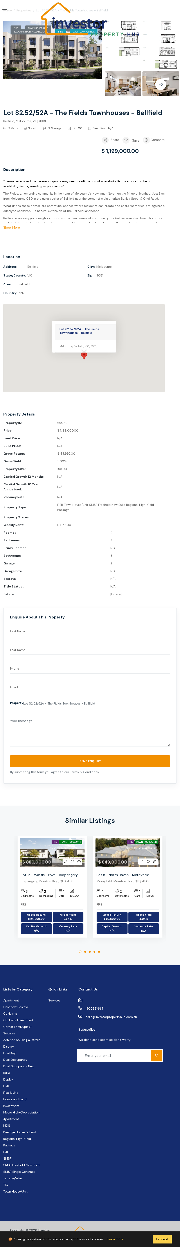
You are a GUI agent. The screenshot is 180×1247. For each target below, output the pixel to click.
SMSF (7, 1158)
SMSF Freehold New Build (65, 848)
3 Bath (32, 128)
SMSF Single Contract (19, 1172)
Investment (11, 1106)
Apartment (11, 1000)
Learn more (115, 1239)
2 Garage (54, 128)
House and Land (15, 1099)
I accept (162, 1239)
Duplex (8, 1079)
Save (136, 140)
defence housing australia (21, 1040)
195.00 (77, 128)
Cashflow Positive (16, 1007)
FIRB (55, 841)
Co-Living (10, 1014)
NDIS (6, 1126)
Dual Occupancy (15, 1060)
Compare (158, 140)
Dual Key (9, 1053)
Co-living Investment (18, 1020)
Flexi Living (10, 1093)
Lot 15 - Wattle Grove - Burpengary (49, 875)
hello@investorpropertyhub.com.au (111, 1017)
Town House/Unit (70, 841)
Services (54, 1000)
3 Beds (12, 128)
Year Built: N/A (102, 128)
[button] (84, 227)
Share (115, 140)
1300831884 (94, 1008)
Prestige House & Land (19, 1132)
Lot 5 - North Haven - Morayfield (123, 875)
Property (16, 703)
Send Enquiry (90, 761)
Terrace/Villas (12, 1178)
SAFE (7, 1152)
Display (8, 1046)
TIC (5, 1185)
